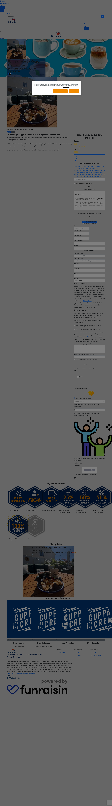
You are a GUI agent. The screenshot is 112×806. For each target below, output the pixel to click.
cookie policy (66, 86)
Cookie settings (39, 90)
